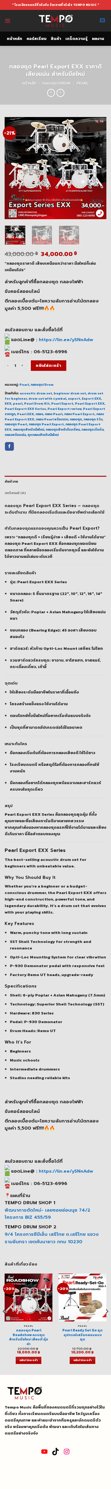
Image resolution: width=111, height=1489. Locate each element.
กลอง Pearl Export (79, 413)
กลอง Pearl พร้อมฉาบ (52, 419)
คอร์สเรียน (37, 38)
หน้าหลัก (14, 38)
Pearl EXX (25, 413)
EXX (8, 403)
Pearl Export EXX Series (25, 408)
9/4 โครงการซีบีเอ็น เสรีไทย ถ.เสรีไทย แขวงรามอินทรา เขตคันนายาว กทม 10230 (52, 1238)
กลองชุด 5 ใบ (93, 419)
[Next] (96, 168)
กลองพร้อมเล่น (15, 434)
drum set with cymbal (47, 398)
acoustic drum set (36, 393)
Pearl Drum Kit (37, 403)
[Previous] (14, 168)
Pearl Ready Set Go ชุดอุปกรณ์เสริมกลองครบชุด (82, 1335)
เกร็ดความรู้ (76, 38)
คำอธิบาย (11, 481)
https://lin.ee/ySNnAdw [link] (66, 339)
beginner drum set (70, 393)
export (74, 398)
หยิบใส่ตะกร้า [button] (28, 1360)
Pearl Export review (64, 408)
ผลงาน (98, 38)
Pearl (83, 83)
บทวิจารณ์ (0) (15, 492)
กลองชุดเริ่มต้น (92, 429)
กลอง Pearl (54, 413)
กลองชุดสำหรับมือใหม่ (28, 429)
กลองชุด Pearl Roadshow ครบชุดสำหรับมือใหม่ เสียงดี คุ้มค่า (28, 1337)
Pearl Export (62, 403)
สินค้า (56, 38)
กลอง (39, 413)
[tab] (55, 481)
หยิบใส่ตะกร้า (48, 365)
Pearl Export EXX (90, 403)
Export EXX (91, 398)
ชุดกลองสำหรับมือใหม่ (43, 434)
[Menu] (8, 21)
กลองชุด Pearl (16, 424)
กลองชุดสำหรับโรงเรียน (63, 429)
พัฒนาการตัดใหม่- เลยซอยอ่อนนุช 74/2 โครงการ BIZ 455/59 (47, 1214)
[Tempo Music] (55, 20)
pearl (18, 403)
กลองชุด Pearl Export (46, 424)
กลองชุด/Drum (57, 83)
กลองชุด (76, 419)
